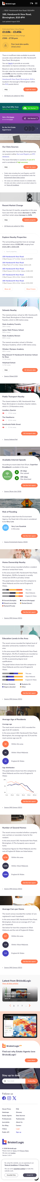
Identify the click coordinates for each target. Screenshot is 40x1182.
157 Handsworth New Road (13, 275)
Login (18, 1129)
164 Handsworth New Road (13, 263)
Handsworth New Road (17, 10)
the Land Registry (23, 154)
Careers (18, 1125)
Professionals (6, 1119)
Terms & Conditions (13, 185)
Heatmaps (5, 1112)
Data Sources (20, 1116)
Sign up (18, 1132)
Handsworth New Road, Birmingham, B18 (17, 79)
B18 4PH (31, 10)
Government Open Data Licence (14, 178)
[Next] (29, 1005)
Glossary (19, 1112)
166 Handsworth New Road (13, 281)
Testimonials (20, 1119)
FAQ (17, 1109)
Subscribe (31, 1081)
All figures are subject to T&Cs (14, 96)
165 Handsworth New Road (13, 269)
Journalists (5, 1122)
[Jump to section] (32, 3)
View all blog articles (10, 983)
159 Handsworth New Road (13, 257)
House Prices (6, 1109)
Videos (4, 1129)
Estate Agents (7, 1116)
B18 (6, 10)
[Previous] (10, 1005)
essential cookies (19, 1169)
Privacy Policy (24, 1151)
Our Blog (5, 1125)
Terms (15, 1151)
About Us (19, 1122)
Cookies (13, 1153)
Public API (5, 1132)
